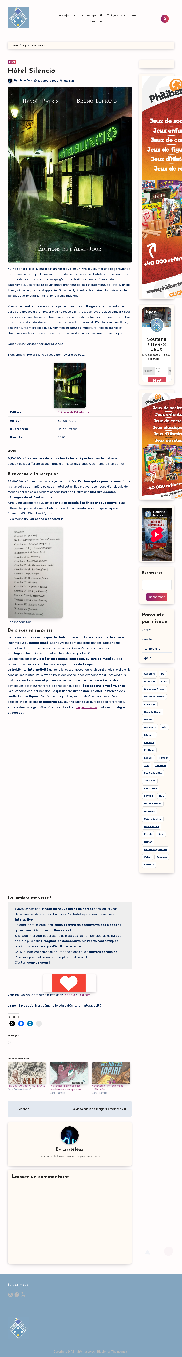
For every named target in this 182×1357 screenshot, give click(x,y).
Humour (163, 758)
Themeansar (119, 1351)
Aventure (149, 674)
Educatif (149, 735)
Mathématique (152, 803)
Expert (146, 658)
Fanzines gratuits (90, 15)
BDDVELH (149, 681)
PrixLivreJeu (151, 826)
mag (161, 796)
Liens (132, 15)
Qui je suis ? (116, 15)
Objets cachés (152, 819)
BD (162, 674)
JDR (146, 765)
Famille (146, 639)
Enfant (146, 630)
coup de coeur (152, 712)
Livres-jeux (64, 15)
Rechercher (152, 572)
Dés (164, 727)
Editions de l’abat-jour (73, 412)
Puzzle (148, 834)
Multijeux (149, 811)
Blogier (102, 1351)
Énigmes (162, 857)
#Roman (68, 80)
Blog (12, 61)
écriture (149, 865)
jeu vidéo (149, 780)
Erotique (149, 750)
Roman (148, 842)
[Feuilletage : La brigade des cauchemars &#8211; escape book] (69, 1073)
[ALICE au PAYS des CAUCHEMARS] (27, 1073)
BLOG (164, 681)
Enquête (149, 742)
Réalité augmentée (155, 849)
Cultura (85, 995)
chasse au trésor (154, 689)
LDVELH (148, 796)
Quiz (161, 834)
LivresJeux (26, 80)
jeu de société (153, 773)
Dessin (148, 719)
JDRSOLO (160, 765)
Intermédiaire (151, 648)
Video (147, 857)
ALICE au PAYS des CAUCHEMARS (26, 1085)
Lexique (96, 21)
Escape (148, 758)
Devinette (150, 727)
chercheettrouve (154, 696)
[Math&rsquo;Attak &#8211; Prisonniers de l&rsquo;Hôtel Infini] (111, 1073)
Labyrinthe (150, 788)
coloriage (149, 704)
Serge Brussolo (86, 707)
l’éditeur (70, 995)
